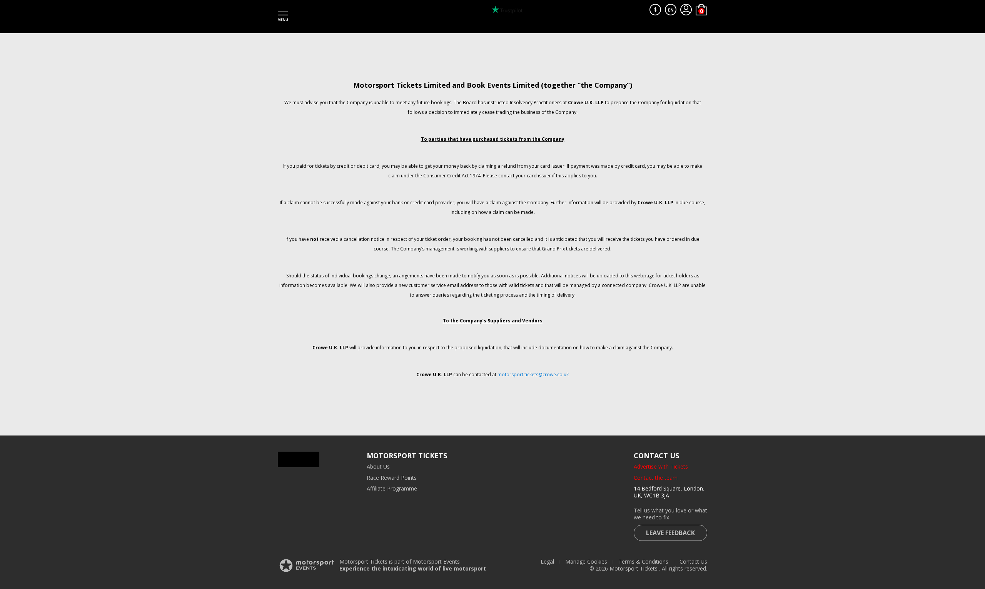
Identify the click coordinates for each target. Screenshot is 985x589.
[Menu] (283, 17)
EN (671, 10)
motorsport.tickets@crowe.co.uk (533, 374)
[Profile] (686, 9)
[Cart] (701, 9)
